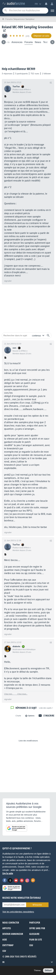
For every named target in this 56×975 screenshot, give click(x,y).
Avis (7, 42)
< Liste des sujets (46, 708)
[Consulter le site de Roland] (4, 30)
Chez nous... (22, 694)
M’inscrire (37, 905)
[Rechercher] (48, 335)
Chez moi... (10, 694)
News (38, 42)
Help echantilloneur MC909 (18, 69)
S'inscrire (48, 715)
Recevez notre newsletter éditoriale (21, 897)
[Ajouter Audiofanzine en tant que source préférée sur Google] (16, 828)
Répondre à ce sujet (26, 707)
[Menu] (52, 10)
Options (31, 716)
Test (45, 42)
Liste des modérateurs (28, 741)
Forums (28, 42)
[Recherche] (6, 11)
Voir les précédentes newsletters (18, 911)
